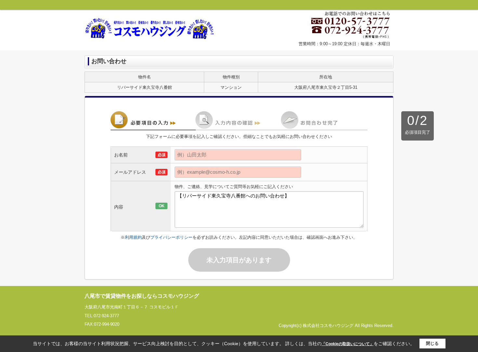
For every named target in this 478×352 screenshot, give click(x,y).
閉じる (432, 343)
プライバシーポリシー (171, 237)
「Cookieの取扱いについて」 (348, 344)
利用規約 (133, 237)
